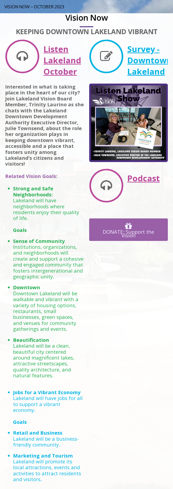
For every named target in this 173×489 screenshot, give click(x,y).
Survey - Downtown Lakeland (149, 60)
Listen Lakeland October (62, 60)
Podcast (143, 178)
